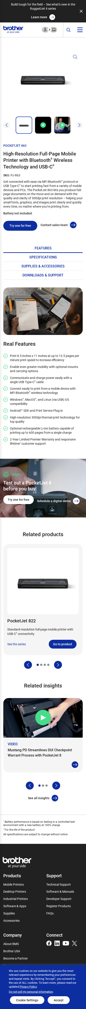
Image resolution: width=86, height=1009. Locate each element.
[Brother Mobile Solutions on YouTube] (66, 943)
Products (12, 875)
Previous (6, 125)
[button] (43, 84)
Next (79, 125)
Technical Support (58, 884)
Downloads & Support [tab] (43, 275)
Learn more (39, 17)
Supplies (9, 913)
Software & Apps (14, 906)
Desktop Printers (14, 891)
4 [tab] (48, 665)
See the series (16, 644)
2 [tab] (41, 665)
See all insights (38, 798)
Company (12, 935)
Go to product (62, 644)
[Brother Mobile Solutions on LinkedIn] (57, 943)
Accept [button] (59, 1000)
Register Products (58, 906)
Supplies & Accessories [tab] (43, 266)
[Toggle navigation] (80, 30)
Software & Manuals (60, 891)
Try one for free (20, 225)
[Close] (81, 11)
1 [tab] (38, 665)
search (69, 30)
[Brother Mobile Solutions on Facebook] (49, 943)
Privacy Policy (28, 987)
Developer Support (58, 899)
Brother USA (11, 951)
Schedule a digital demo (54, 501)
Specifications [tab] (43, 257)
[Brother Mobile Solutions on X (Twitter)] (74, 943)
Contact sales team (54, 225)
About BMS (11, 944)
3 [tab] (45, 665)
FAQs (50, 913)
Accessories (11, 920)
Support (54, 875)
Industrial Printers (15, 899)
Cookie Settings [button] (27, 1000)
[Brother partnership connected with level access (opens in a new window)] (49, 29)
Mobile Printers (13, 884)
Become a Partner (15, 958)
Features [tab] (43, 248)
